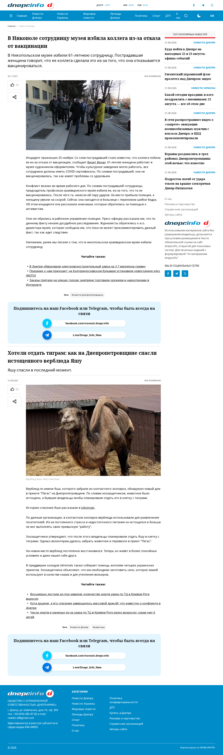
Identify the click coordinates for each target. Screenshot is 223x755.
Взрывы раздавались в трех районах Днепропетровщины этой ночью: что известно (187, 158)
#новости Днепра (79, 627)
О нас (178, 15)
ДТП (168, 16)
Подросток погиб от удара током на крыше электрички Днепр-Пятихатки (187, 183)
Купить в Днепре (120, 713)
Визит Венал (96, 162)
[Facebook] (194, 5)
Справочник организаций (181, 209)
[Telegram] (203, 5)
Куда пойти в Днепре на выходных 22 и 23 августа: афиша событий (185, 53)
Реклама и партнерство (180, 204)
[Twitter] (212, 5)
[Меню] (11, 15)
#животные (99, 627)
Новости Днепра (37, 15)
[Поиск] (186, 15)
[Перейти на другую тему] (199, 15)
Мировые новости (89, 15)
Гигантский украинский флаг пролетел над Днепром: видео (188, 76)
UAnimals (88, 508)
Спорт (156, 16)
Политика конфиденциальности (124, 700)
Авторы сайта (173, 214)
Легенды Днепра (115, 15)
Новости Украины (62, 15)
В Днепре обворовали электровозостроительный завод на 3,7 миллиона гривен (87, 266)
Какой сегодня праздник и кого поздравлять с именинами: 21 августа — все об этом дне (189, 99)
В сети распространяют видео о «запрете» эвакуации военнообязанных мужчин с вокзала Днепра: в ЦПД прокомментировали (189, 129)
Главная (22, 16)
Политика (141, 16)
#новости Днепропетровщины (87, 295)
